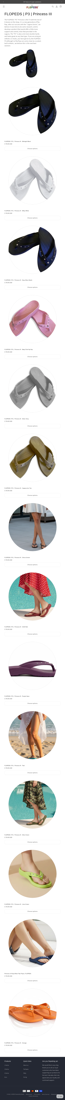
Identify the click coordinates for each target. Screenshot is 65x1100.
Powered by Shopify (19, 1094)
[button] (4, 6)
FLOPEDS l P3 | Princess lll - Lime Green (16, 904)
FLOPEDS (13, 1094)
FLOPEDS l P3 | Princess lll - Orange (15, 1043)
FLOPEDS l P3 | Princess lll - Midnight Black (17, 141)
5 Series (6, 1073)
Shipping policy (54, 1094)
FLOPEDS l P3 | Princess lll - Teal (14, 765)
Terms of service (45, 1094)
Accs (5, 1077)
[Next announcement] (61, 2)
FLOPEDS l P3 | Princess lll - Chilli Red (16, 627)
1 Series (6, 1065)
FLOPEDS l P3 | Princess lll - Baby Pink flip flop (18, 349)
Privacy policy (37, 1094)
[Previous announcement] (3, 2)
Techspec (26, 1069)
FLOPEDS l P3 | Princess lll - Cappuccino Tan (18, 488)
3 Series (6, 1069)
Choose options (32, 148)
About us (25, 1065)
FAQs (24, 1073)
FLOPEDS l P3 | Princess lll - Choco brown (17, 557)
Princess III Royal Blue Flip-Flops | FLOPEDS (17, 973)
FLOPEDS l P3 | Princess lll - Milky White (16, 210)
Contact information (33, 1096)
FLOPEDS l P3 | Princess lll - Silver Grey (16, 418)
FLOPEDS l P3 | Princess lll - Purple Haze (16, 696)
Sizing (25, 1077)
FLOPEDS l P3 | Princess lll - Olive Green (16, 835)
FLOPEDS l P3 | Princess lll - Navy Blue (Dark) (18, 280)
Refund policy (29, 1094)
